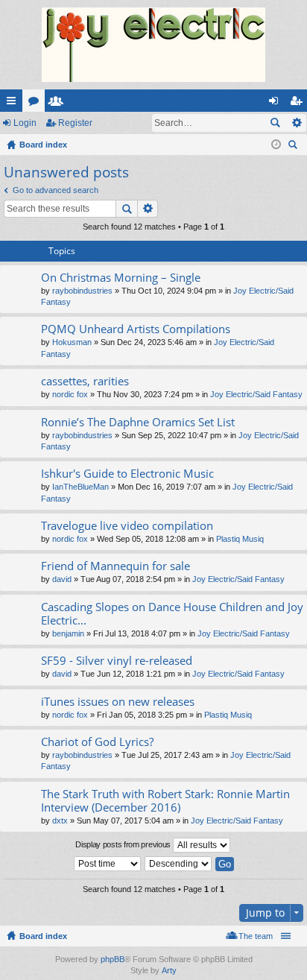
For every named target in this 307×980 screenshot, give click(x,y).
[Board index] (153, 44)
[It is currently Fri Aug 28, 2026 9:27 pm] (276, 144)
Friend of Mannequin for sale (115, 566)
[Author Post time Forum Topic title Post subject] (108, 863)
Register (75, 123)
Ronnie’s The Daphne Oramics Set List (138, 422)
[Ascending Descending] (179, 863)
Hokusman (72, 342)
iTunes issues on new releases (117, 702)
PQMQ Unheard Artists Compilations (135, 329)
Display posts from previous (124, 844)
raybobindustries (82, 290)
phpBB (112, 959)
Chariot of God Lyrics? (97, 742)
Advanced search (296, 123)
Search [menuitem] (294, 146)
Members (59, 103)
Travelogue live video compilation (127, 526)
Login (25, 123)
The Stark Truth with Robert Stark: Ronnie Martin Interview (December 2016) (165, 801)
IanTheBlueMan (80, 486)
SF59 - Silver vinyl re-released (116, 661)
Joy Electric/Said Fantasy (256, 394)
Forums (36, 103)
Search (275, 123)
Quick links (14, 103)
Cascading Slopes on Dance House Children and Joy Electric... (172, 613)
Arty (169, 970)
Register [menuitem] (299, 103)
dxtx (60, 820)
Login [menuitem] (276, 103)
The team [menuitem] (255, 936)
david (62, 579)
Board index (43, 936)
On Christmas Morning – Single (120, 278)
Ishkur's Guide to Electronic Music (127, 474)
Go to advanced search (55, 190)
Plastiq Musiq (240, 538)
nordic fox (70, 394)
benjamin (68, 633)
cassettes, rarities (85, 381)
